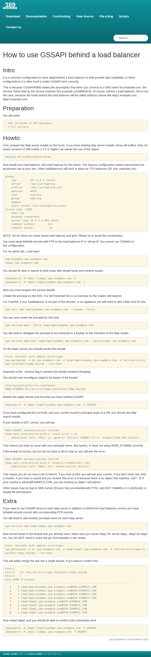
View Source (84, 16)
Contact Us (13, 27)
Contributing (61, 16)
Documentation (36, 16)
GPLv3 (22, 654)
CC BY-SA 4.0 (52, 654)
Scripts (124, 16)
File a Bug (106, 16)
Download (13, 16)
